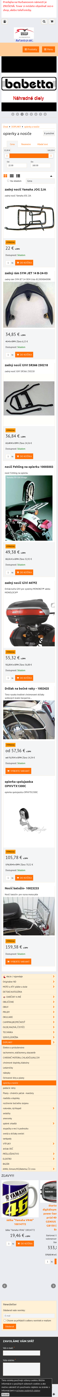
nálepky (6, 1072)
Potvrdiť (5, 1394)
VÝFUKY (7, 1143)
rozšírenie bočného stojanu (16, 1103)
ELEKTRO (7, 1158)
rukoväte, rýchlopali (12, 1108)
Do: (32, 162)
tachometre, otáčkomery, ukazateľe (19, 1052)
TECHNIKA (8, 1032)
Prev (4, 1286)
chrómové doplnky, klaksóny (16, 1062)
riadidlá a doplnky (11, 1098)
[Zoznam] (12, 177)
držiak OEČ (8, 1148)
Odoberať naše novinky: (14, 1310)
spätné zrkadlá (10, 1123)
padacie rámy (9, 1087)
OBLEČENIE (8, 1001)
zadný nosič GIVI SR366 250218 (26, 365)
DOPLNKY (7, 1042)
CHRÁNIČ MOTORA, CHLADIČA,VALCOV (21, 1057)
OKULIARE (8, 1017)
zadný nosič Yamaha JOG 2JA (25, 189)
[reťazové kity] (29, 110)
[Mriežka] (5, 177)
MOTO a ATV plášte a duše (15, 986)
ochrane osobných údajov (28, 1390)
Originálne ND (9, 981)
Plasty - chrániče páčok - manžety (18, 1093)
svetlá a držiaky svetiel (13, 1133)
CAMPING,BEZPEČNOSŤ (14, 1022)
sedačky (6, 1113)
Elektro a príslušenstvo (13, 1047)
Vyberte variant (19, 770)
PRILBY (6, 1011)
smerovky (7, 1118)
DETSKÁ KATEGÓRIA (12, 991)
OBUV (5, 1006)
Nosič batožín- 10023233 (22, 888)
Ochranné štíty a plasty (13, 1077)
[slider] (7, 155)
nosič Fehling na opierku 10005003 (29, 467)
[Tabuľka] (18, 177)
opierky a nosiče (10, 1082)
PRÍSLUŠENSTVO (11, 1153)
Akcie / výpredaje (14, 976)
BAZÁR (6, 1163)
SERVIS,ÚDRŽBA (10, 1037)
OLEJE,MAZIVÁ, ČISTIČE (14, 1027)
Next (53, 1286)
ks (12, 263)
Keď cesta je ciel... (24, 40)
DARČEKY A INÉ (13, 996)
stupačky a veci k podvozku (15, 1128)
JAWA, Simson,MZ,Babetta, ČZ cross (19, 1168)
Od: (8, 162)
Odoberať (9, 1326)
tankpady (7, 1138)
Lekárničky (8, 1067)
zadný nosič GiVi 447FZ (21, 583)
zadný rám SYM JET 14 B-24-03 (26, 273)
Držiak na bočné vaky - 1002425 (27, 688)
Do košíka (25, 262)
